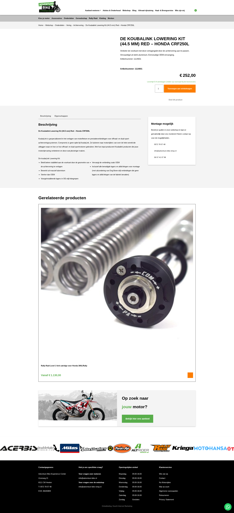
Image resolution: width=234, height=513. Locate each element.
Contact (162, 478)
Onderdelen (59, 25)
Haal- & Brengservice (164, 10)
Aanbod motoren (92, 10)
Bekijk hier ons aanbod (138, 419)
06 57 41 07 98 (160, 157)
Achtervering (78, 25)
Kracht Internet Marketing (122, 506)
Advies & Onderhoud (112, 10)
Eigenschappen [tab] (61, 116)
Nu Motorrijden (165, 482)
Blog (134, 10)
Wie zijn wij (180, 10)
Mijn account (164, 487)
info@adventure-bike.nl (88, 478)
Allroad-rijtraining (145, 10)
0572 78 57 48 (159, 144)
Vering (68, 25)
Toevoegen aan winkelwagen (180, 89)
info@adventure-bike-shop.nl (165, 151)
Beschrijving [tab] (45, 116)
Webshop (126, 10)
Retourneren (164, 495)
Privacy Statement (166, 499)
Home (40, 25)
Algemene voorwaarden (168, 491)
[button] (190, 10)
